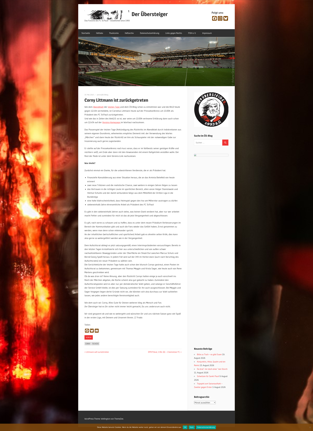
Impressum (207, 33)
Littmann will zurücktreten (97, 352)
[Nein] (310, 427)
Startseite (85, 33)
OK (185, 427)
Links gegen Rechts (173, 33)
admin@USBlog (102, 95)
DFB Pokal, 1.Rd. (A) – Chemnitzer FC (164, 352)
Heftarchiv (129, 33)
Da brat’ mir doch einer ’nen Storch (212, 369)
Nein (192, 427)
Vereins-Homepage (111, 122)
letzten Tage (114, 107)
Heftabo (99, 33)
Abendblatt (98, 107)
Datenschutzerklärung (149, 33)
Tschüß (95, 344)
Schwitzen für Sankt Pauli (208, 376)
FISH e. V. (192, 33)
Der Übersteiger (150, 14)
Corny (87, 344)
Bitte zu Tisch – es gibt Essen (209, 354)
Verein (88, 337)
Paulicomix (114, 33)
